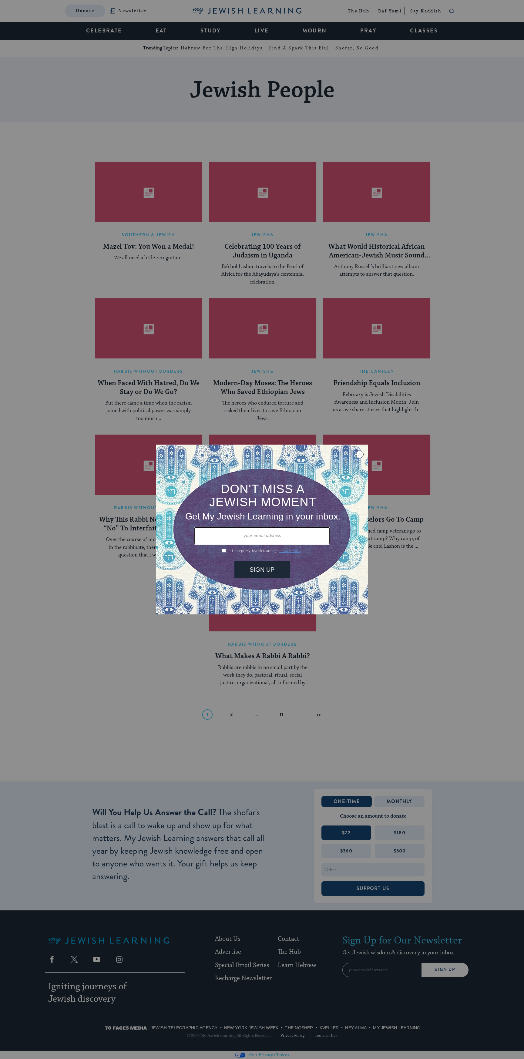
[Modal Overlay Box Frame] (262, 529)
